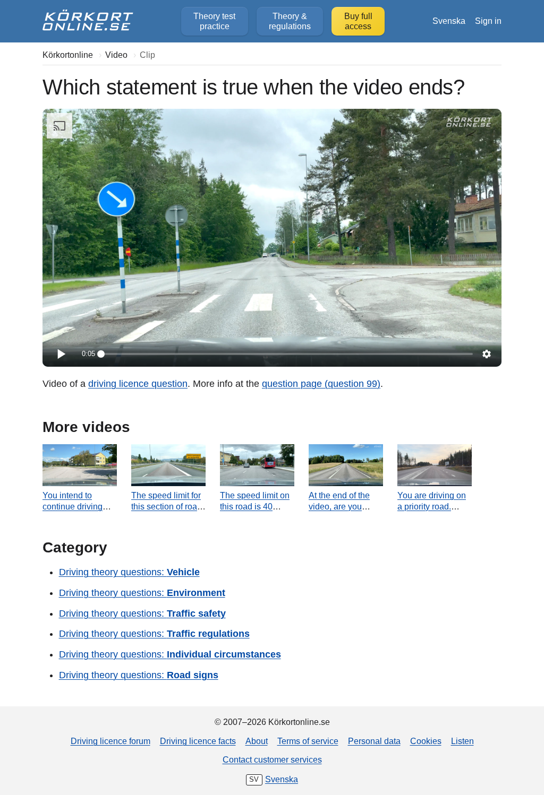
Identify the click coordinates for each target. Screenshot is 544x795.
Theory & (290, 21)
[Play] (60, 354)
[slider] (287, 354)
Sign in (488, 20)
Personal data (374, 741)
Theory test (214, 21)
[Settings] (486, 354)
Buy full (358, 21)
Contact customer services (272, 759)
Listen (462, 741)
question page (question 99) (321, 383)
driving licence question (138, 383)
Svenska (448, 20)
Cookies (425, 741)
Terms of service (307, 741)
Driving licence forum (110, 741)
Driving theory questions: (129, 572)
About (256, 741)
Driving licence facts (198, 741)
